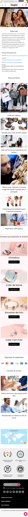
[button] (2, 5)
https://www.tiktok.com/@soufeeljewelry (13, 62)
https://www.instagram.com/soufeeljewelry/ (11, 59)
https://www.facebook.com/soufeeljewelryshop (17, 55)
